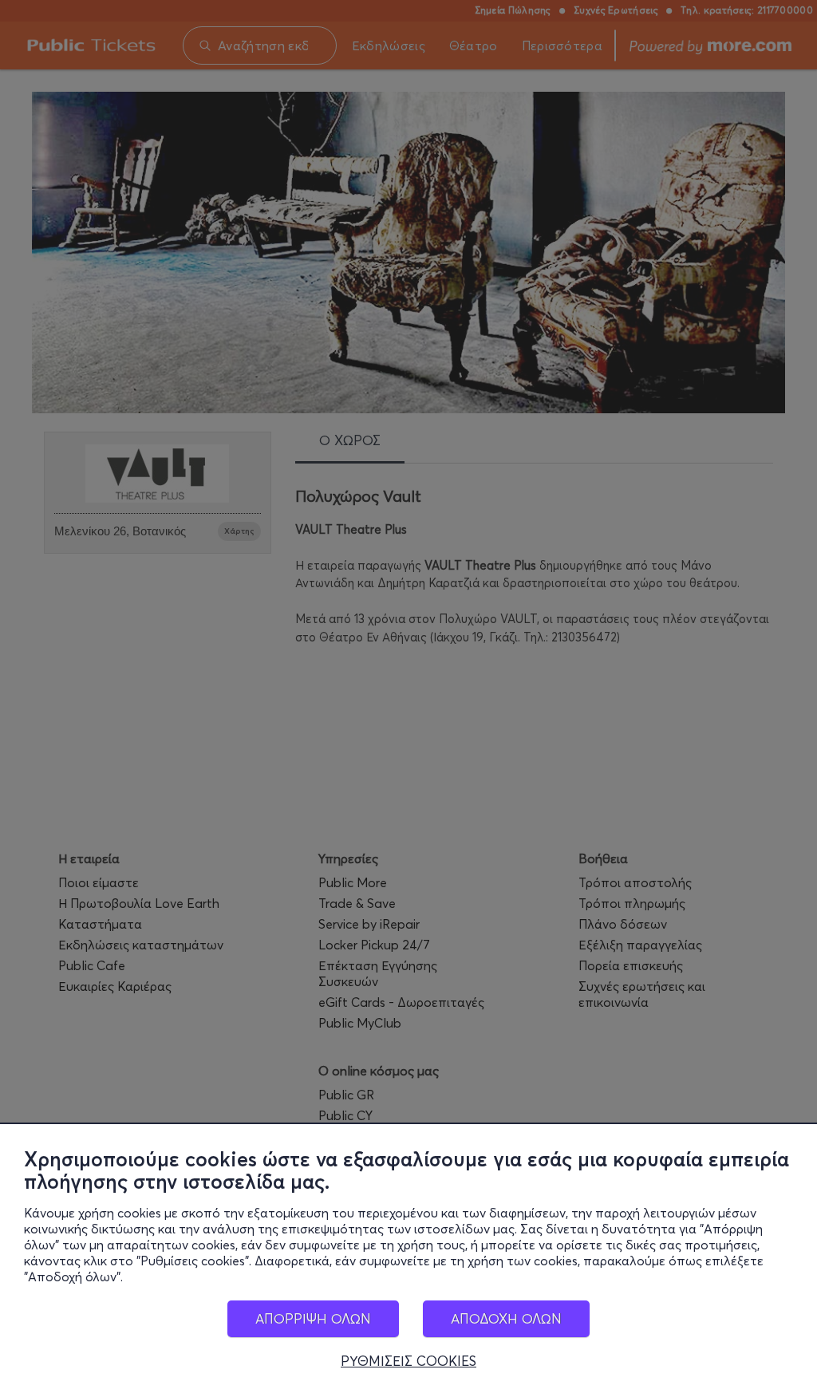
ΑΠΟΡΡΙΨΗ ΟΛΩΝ (313, 1318)
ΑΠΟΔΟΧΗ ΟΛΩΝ (506, 1318)
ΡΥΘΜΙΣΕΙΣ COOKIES (408, 1361)
